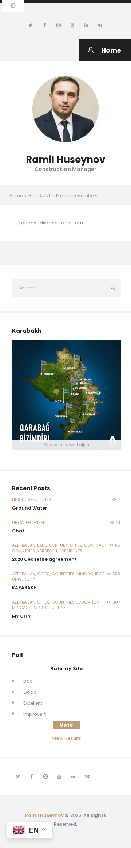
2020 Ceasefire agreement (44, 559)
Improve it (34, 714)
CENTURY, (59, 545)
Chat (18, 530)
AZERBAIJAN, (24, 545)
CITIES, (77, 545)
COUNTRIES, (24, 551)
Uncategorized (29, 522)
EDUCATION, (88, 602)
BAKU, (43, 545)
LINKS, (18, 499)
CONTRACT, (95, 545)
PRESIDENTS (71, 551)
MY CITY (21, 616)
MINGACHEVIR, (91, 574)
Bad (28, 681)
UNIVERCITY (24, 579)
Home (16, 196)
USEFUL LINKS (38, 499)
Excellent (32, 703)
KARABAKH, (48, 551)
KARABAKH (24, 587)
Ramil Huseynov (44, 815)
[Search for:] (66, 287)
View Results (67, 738)
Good (30, 692)
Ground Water (29, 508)
